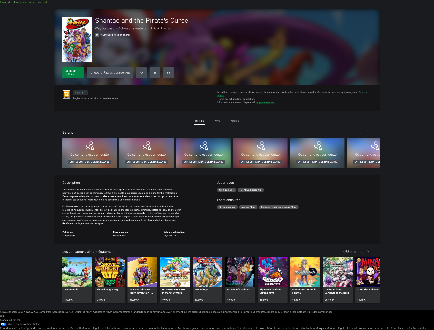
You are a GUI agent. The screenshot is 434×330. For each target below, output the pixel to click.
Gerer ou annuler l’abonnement (158, 328)
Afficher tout (350, 251)
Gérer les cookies (277, 328)
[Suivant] (368, 132)
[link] (77, 280)
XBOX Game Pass (41, 311)
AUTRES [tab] (235, 121)
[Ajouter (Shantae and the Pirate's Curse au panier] (141, 72)
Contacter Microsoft (69, 328)
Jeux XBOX (24, 311)
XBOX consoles (8, 311)
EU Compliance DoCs (399, 328)
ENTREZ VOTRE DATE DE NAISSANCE (89, 162)
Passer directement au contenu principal (23, 2)
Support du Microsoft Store (280, 311)
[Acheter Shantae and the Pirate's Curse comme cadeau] (155, 72)
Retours (301, 311)
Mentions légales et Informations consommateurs (111, 328)
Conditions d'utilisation (301, 328)
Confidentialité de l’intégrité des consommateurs (28, 328)
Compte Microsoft (253, 311)
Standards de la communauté (148, 311)
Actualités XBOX (83, 311)
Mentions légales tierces (341, 328)
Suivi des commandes (319, 311)
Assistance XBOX (103, 311)
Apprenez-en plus (265, 102)
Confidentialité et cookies (251, 328)
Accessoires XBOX (63, 311)
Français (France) (10, 320)
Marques (320, 328)
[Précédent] (361, 132)
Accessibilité (419, 328)
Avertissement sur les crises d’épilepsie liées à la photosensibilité (204, 311)
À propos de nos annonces (370, 328)
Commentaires (121, 311)
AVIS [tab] (217, 121)
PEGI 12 (79, 93)
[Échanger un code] (168, 72)
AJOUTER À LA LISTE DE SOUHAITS (112, 72)
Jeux (2, 315)
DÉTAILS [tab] (199, 121)
